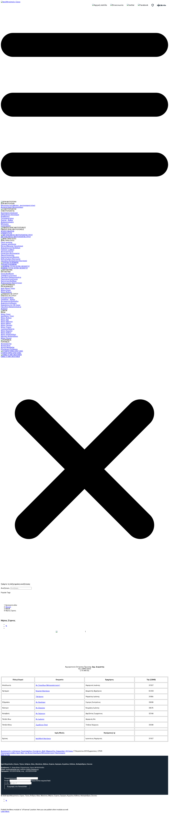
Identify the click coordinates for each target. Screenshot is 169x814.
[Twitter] (6, 626)
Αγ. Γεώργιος (40, 713)
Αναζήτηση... (5, 588)
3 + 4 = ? (7, 783)
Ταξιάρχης (40, 697)
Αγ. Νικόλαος (41, 702)
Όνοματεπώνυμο (10, 778)
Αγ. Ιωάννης (40, 719)
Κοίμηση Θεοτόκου (43, 691)
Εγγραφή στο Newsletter (17, 787)
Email (7, 781)
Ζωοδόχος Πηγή (42, 725)
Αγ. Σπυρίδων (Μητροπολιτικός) (48, 685)
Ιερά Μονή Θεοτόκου (43, 738)
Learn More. (5, 811)
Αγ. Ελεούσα (40, 708)
